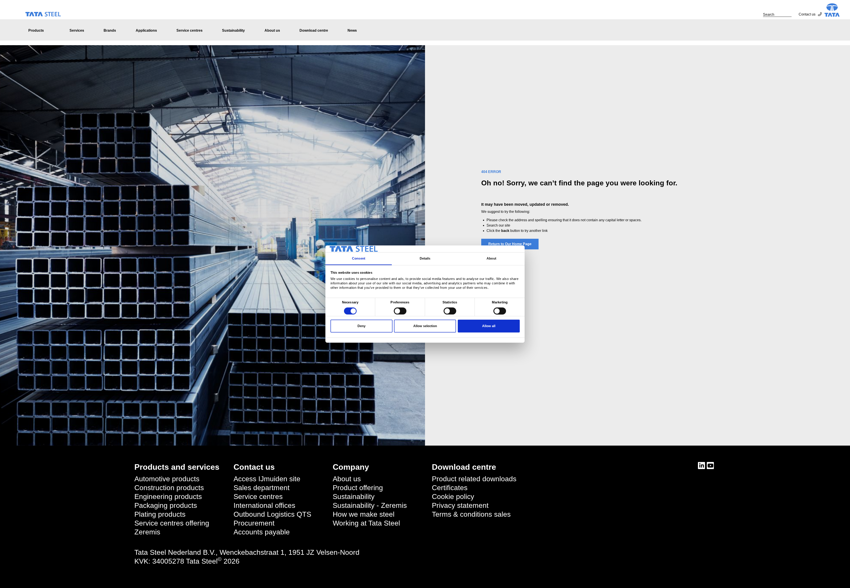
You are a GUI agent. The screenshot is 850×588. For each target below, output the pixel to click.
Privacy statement (460, 505)
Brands (110, 30)
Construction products (169, 488)
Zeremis (147, 532)
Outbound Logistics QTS (272, 514)
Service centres (189, 30)
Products (36, 30)
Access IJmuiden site (267, 479)
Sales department (262, 488)
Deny (361, 326)
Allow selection (425, 326)
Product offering (358, 488)
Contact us (807, 14)
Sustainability (233, 30)
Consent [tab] (358, 258)
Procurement (254, 523)
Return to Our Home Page (509, 244)
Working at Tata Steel (366, 523)
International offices (264, 505)
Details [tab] (425, 258)
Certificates (450, 488)
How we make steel (363, 514)
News (352, 30)
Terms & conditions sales (471, 514)
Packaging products (165, 505)
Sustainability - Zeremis (370, 505)
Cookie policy (453, 497)
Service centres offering (171, 523)
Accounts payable (262, 532)
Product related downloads (474, 479)
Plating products (159, 514)
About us (272, 30)
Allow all (488, 326)
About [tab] (491, 258)
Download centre (313, 30)
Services (77, 30)
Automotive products (166, 479)
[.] (758, 14)
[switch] (400, 310)
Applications (146, 30)
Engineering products (168, 497)
